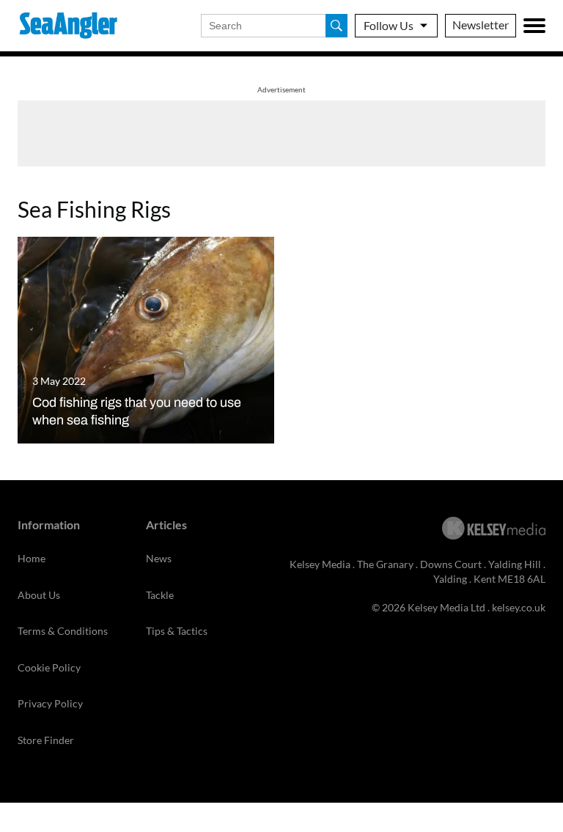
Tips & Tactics (176, 631)
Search (336, 25)
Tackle (160, 595)
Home (31, 558)
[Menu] (534, 26)
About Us (39, 595)
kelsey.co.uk (518, 607)
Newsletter (480, 25)
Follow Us (388, 25)
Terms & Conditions (63, 631)
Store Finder (46, 740)
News (159, 558)
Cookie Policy (49, 667)
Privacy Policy (50, 703)
